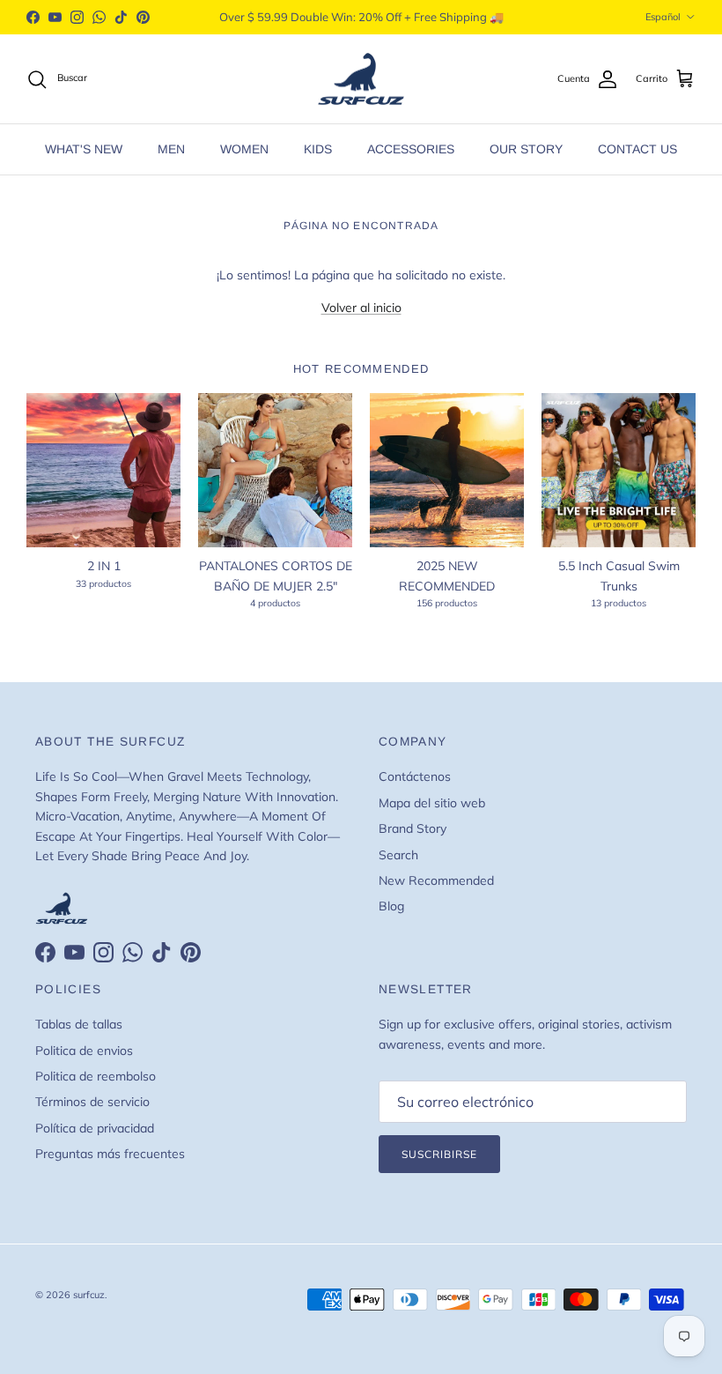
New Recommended (436, 880)
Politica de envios (84, 1050)
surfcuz (89, 1295)
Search (398, 855)
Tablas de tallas (78, 1024)
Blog (391, 906)
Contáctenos (415, 776)
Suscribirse (439, 1154)
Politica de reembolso (95, 1076)
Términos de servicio (92, 1102)
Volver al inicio (361, 308)
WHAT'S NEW (83, 149)
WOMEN (244, 149)
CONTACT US (637, 149)
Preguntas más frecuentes (110, 1154)
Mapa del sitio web (432, 803)
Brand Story (412, 828)
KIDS (318, 149)
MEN (171, 149)
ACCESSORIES (410, 149)
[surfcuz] (361, 79)
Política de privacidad (94, 1128)
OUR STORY (526, 149)
